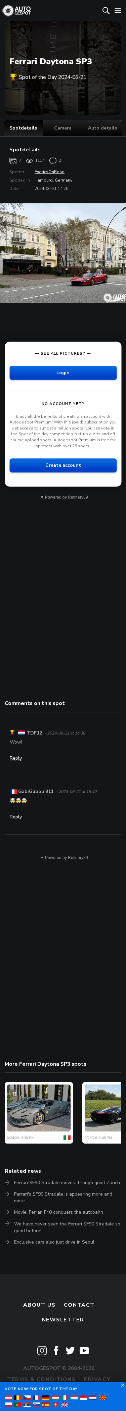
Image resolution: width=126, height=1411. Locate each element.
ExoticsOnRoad (50, 171)
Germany (63, 180)
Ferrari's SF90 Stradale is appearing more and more (63, 1197)
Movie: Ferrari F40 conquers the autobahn (58, 1212)
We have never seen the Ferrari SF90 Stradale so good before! (67, 1227)
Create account (63, 465)
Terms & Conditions (41, 1379)
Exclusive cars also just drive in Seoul (54, 1242)
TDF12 (34, 733)
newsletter (63, 1319)
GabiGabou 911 (35, 791)
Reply (16, 758)
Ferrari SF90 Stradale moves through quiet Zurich (67, 1182)
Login (63, 372)
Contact (79, 1305)
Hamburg (44, 180)
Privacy (97, 1379)
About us (39, 1305)
